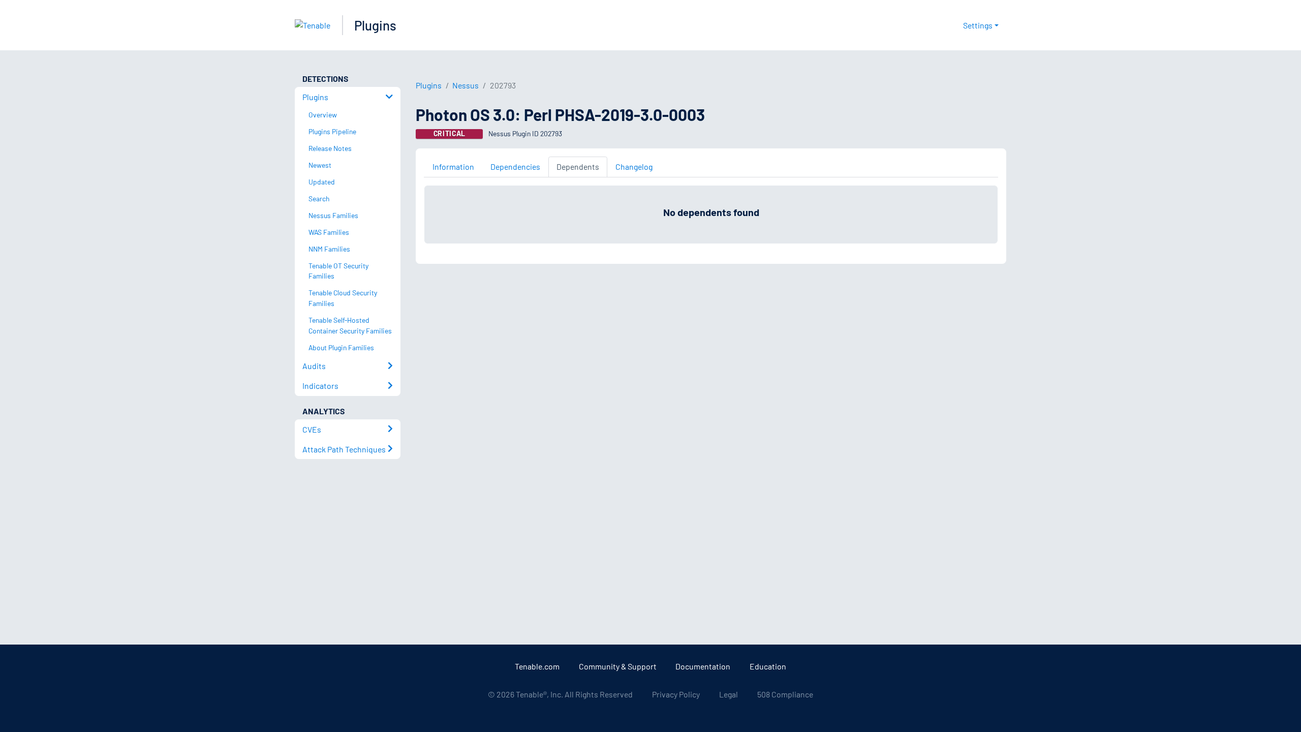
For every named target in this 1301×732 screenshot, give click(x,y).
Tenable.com (537, 666)
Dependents (577, 166)
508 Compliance (785, 694)
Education (768, 666)
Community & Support (618, 666)
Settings (978, 25)
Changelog (634, 166)
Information (453, 166)
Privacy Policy (676, 694)
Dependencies (515, 166)
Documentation (702, 666)
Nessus (465, 85)
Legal (728, 694)
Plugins (375, 25)
